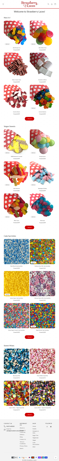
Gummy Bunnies (42, 111)
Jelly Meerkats (16, 188)
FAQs (21, 437)
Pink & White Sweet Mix (42, 375)
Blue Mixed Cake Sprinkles (17, 266)
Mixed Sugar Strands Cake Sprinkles (16, 330)
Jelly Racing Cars (16, 47)
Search (21, 448)
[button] (3, 4)
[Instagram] (51, 426)
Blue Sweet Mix (16, 375)
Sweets (34, 428)
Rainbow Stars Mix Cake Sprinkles (42, 266)
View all (30, 118)
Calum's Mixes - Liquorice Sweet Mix (42, 407)
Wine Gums (16, 220)
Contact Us (23, 439)
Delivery (22, 434)
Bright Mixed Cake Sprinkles (42, 330)
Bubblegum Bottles (42, 188)
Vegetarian (35, 437)
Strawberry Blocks (42, 79)
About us (22, 428)
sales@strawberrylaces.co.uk (15, 430)
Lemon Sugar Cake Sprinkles (16, 298)
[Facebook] (47, 426)
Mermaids (42, 220)
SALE (34, 446)
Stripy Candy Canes (16, 79)
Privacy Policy (23, 446)
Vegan (34, 440)
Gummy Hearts (16, 111)
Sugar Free (35, 435)
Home (34, 426)
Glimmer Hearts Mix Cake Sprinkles (42, 298)
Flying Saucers (42, 156)
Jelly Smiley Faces (42, 47)
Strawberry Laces (31, 460)
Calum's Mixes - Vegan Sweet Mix (16, 407)
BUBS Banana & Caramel (16, 156)
